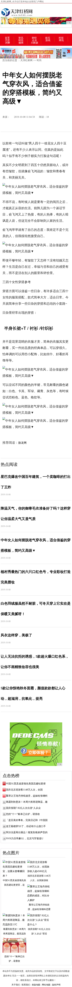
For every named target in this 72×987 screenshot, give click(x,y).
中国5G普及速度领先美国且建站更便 (26, 783)
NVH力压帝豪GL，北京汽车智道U (24, 838)
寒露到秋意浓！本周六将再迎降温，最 (27, 802)
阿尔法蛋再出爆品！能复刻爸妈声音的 (27, 832)
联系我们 (26, 985)
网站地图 (46, 985)
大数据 (34, 43)
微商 (21, 43)
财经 (34, 38)
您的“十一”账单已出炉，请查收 (23, 814)
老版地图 (36, 985)
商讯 (61, 40)
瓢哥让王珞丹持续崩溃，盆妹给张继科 (27, 796)
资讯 (20, 38)
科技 (61, 38)
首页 (7, 38)
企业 (34, 40)
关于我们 (16, 985)
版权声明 (56, 985)
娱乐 (47, 38)
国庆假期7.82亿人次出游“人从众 (23, 808)
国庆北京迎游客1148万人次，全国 (24, 789)
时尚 (21, 40)
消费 (7, 43)
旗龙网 (22, 442)
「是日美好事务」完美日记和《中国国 (27, 820)
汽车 (7, 40)
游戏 (47, 40)
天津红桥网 (26, 60)
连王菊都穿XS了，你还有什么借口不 (26, 826)
